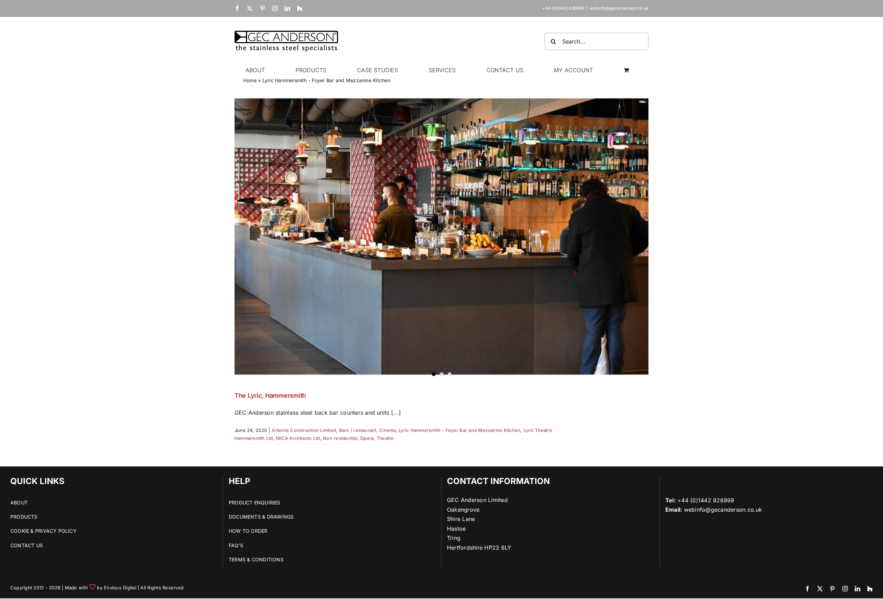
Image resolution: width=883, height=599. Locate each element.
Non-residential (340, 438)
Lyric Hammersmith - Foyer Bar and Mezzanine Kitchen (459, 430)
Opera (367, 438)
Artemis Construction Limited (304, 430)
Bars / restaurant (357, 430)
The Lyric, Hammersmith (270, 395)
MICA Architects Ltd (298, 438)
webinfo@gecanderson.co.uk (618, 8)
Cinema (387, 430)
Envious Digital (120, 587)
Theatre (385, 438)
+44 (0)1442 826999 (705, 500)
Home (250, 80)
